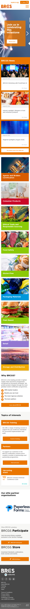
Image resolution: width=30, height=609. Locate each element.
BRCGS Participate (16, 542)
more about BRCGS (15, 405)
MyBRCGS (14, 2)
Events (3, 587)
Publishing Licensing (7, 597)
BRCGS (3, 582)
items (23, 2)
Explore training (15, 438)
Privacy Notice (5, 594)
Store (2, 589)
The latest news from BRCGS (15, 150)
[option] (15, 33)
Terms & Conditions (6, 592)
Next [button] (27, 33)
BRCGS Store (16, 559)
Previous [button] (2, 33)
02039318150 (3, 606)
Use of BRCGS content (7, 599)
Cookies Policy (5, 595)
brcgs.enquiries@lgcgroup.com (13, 606)
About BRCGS (5, 584)
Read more (12, 41)
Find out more (15, 462)
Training (3, 586)
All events (24, 483)
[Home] (6, 6)
